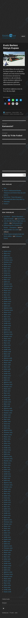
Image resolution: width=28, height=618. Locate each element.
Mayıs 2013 (7, 489)
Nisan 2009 (7, 581)
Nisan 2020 (7, 314)
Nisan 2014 (7, 465)
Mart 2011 (7, 530)
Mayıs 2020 (7, 312)
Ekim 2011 (7, 517)
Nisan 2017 (7, 391)
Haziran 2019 (8, 336)
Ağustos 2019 (8, 332)
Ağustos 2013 (8, 482)
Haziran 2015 (8, 434)
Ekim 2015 (7, 426)
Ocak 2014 (7, 471)
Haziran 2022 (8, 262)
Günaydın (7, 201)
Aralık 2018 (7, 349)
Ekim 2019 (7, 327)
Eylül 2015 (7, 428)
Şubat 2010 (7, 559)
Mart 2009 (7, 583)
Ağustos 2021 (8, 284)
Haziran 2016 (8, 413)
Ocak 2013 (7, 498)
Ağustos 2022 (8, 258)
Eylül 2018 (7, 356)
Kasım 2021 (7, 277)
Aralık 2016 (7, 399)
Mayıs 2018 (7, 362)
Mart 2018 (7, 367)
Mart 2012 (7, 506)
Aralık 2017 (7, 373)
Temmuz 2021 (8, 286)
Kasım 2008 (7, 592)
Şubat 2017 (7, 395)
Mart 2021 (7, 295)
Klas (5, 188)
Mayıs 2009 (7, 578)
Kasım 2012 (7, 502)
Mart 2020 (7, 316)
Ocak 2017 (7, 397)
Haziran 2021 (8, 288)
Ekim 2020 (7, 303)
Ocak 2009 (7, 587)
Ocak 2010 (7, 561)
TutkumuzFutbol (17, 223)
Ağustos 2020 (8, 308)
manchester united (18, 114)
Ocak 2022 (7, 273)
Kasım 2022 (7, 251)
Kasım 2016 (7, 402)
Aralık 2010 (7, 537)
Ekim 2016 (7, 404)
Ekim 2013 (7, 478)
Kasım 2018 (7, 351)
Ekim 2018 (7, 354)
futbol (11, 114)
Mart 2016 (7, 419)
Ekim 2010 (7, 541)
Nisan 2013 (7, 491)
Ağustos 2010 (8, 546)
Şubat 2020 (7, 319)
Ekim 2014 (7, 452)
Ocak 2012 (7, 511)
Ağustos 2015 (8, 430)
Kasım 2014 (7, 450)
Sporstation (21, 219)
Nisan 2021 (7, 292)
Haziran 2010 (8, 550)
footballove (8, 112)
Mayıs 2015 (7, 437)
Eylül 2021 (7, 282)
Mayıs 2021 (7, 290)
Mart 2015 (7, 441)
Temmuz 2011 (8, 522)
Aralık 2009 (7, 563)
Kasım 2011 (7, 515)
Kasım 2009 (7, 565)
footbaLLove (5, 612)
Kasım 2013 (7, 476)
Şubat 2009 (7, 585)
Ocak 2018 (7, 371)
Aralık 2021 (7, 275)
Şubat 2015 (7, 443)
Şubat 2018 (7, 369)
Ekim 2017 (7, 378)
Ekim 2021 (7, 279)
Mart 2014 (7, 467)
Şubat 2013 (7, 495)
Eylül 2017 (7, 380)
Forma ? (6, 203)
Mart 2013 (7, 493)
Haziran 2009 (8, 576)
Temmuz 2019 (8, 334)
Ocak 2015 (7, 445)
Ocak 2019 (7, 347)
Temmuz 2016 (8, 410)
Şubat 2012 (7, 509)
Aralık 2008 (7, 589)
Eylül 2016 (7, 406)
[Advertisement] (14, 17)
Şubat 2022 (7, 271)
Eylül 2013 (7, 480)
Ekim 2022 (7, 253)
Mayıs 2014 (7, 463)
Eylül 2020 (7, 306)
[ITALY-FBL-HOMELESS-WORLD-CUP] (14, 59)
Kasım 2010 (7, 539)
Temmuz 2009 (8, 574)
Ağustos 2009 (8, 572)
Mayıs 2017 (7, 389)
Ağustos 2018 (8, 358)
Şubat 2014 (7, 469)
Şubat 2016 (7, 421)
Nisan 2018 (7, 365)
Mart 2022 (7, 268)
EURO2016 (5, 114)
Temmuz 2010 (8, 548)
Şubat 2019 (7, 345)
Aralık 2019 (7, 323)
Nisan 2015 (7, 439)
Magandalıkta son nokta (11, 229)
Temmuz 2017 (8, 384)
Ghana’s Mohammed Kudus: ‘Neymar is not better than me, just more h (15, 193)
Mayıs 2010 (7, 552)
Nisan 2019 (7, 341)
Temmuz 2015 (8, 432)
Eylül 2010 (7, 543)
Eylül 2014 (7, 454)
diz (21, 112)
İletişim (4, 603)
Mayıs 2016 (7, 415)
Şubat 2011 (7, 533)
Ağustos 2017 (8, 382)
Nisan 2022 (7, 266)
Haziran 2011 (8, 524)
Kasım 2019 (7, 325)
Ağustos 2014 (8, 456)
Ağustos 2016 (8, 408)
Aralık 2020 (7, 299)
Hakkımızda (6, 599)
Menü (23, 36)
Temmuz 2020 (8, 310)
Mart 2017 (7, 393)
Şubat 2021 (7, 297)
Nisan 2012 (7, 504)
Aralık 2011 (7, 513)
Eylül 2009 (7, 570)
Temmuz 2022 (8, 260)
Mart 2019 (7, 343)
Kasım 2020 (7, 301)
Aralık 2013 (7, 474)
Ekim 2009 (7, 568)
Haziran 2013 (8, 487)
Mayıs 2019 (7, 338)
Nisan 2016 (7, 417)
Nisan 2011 (7, 528)
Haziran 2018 (8, 360)
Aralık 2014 (7, 447)
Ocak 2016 (7, 423)
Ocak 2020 (7, 321)
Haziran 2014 (8, 461)
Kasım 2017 (7, 375)
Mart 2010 (7, 557)
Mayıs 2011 (7, 526)
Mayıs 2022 (7, 264)
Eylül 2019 (7, 330)
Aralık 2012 (7, 500)
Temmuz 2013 (8, 485)
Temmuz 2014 (8, 458)
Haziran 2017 (8, 386)
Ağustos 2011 (8, 519)
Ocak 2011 (7, 535)
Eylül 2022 (7, 255)
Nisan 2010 (7, 554)
